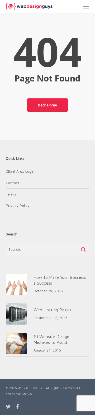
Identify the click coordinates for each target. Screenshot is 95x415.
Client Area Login (20, 171)
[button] (86, 6)
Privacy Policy (18, 205)
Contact (12, 182)
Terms (11, 194)
